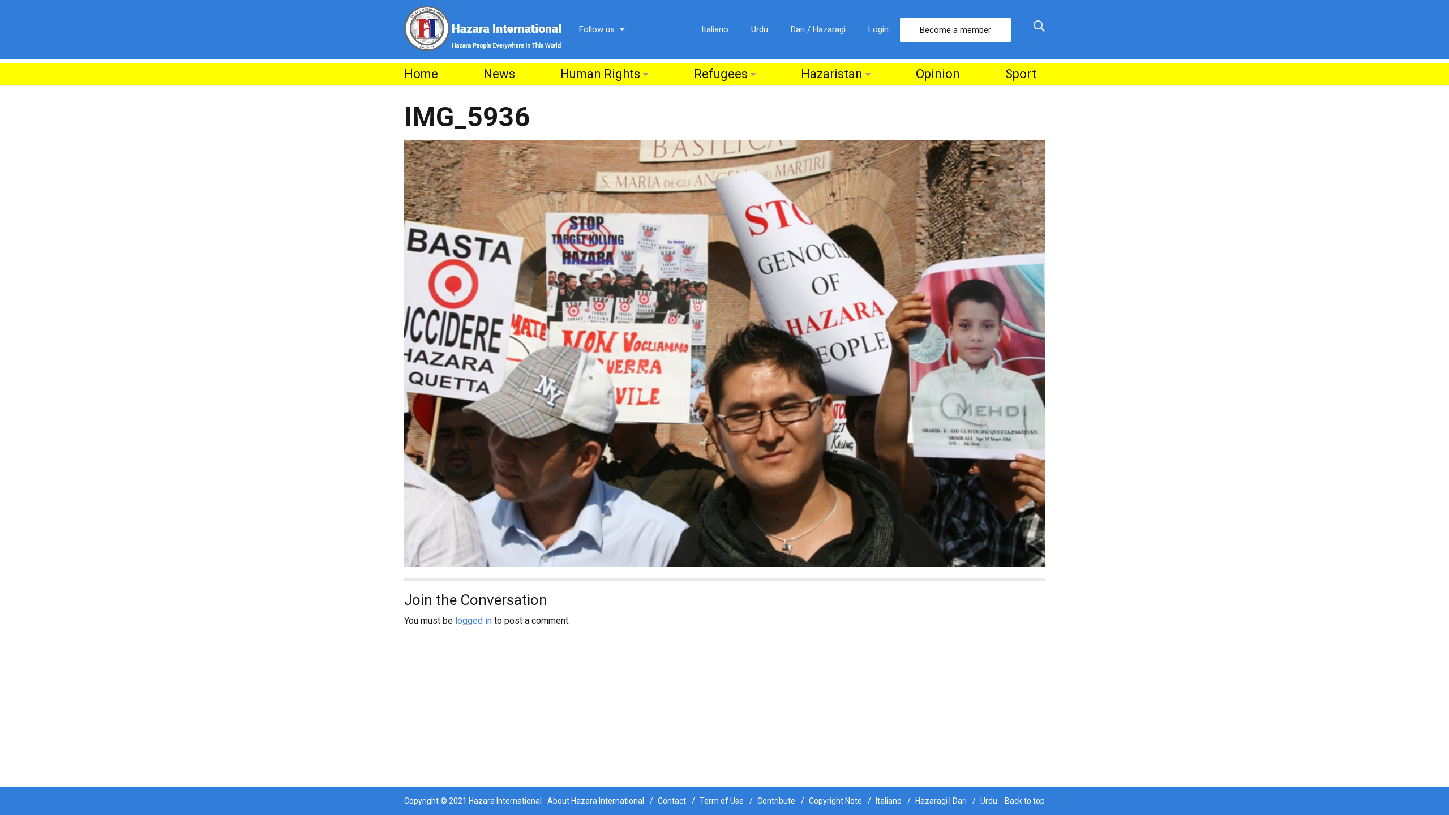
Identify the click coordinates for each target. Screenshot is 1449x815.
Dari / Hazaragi (818, 29)
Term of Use (722, 800)
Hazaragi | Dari (941, 800)
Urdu (759, 29)
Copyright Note (835, 800)
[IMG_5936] (724, 353)
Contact (672, 800)
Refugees (721, 74)
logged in (473, 620)
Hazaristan (832, 74)
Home (421, 74)
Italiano (714, 29)
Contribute (776, 800)
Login (878, 29)
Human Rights (600, 74)
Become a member (955, 30)
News (499, 74)
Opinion (938, 74)
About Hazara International (595, 800)
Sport (1020, 74)
